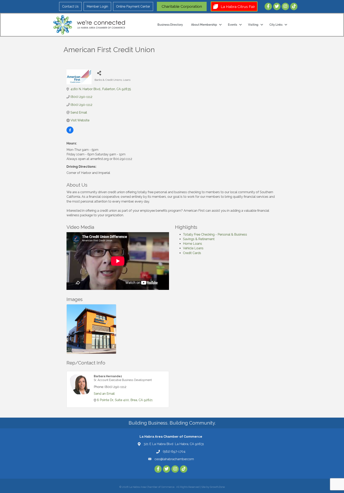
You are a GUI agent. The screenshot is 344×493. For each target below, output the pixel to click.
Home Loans (192, 244)
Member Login (97, 6)
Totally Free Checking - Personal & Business (215, 234)
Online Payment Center (133, 6)
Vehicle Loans (193, 248)
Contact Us (70, 6)
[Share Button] (99, 72)
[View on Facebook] (69, 132)
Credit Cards (192, 253)
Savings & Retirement (199, 239)
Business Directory (170, 24)
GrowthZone (217, 486)
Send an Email (104, 394)
